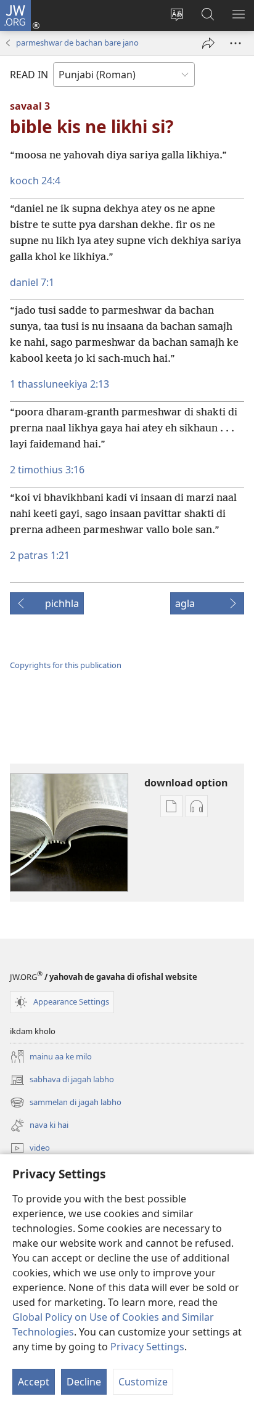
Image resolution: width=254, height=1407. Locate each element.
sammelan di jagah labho (65, 1103)
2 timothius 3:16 (47, 469)
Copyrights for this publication (65, 665)
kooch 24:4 (35, 180)
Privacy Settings (147, 1346)
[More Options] (235, 43)
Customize (143, 1382)
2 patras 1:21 (40, 555)
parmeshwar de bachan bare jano (77, 42)
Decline (84, 1382)
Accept (33, 1382)
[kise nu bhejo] (208, 43)
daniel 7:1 (32, 282)
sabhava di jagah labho (62, 1080)
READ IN (29, 74)
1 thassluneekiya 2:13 (59, 384)
